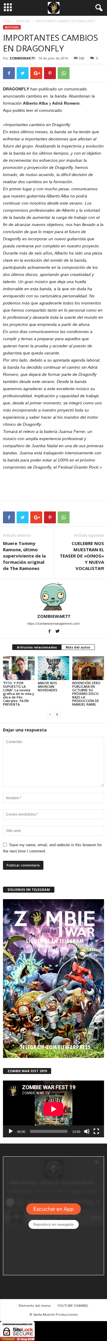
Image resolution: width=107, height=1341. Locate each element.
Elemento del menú (35, 1305)
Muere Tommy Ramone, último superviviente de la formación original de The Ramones (24, 555)
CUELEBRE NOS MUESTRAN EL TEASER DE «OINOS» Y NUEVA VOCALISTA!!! (82, 555)
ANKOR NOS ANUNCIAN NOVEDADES (47, 686)
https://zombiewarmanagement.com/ (53, 623)
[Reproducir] (11, 1131)
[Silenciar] (87, 1131)
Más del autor (78, 647)
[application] (53, 1109)
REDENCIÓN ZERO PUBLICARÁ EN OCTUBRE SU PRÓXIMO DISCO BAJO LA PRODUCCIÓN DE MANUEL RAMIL (86, 693)
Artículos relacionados (37, 647)
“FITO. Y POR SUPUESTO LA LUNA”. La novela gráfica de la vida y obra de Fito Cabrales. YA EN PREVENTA (18, 693)
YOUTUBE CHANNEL (73, 1305)
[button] (97, 8)
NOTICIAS (23, 21)
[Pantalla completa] (96, 1131)
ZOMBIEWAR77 (22, 58)
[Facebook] (50, 632)
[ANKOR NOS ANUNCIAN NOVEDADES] (54, 668)
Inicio (6, 21)
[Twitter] (57, 632)
